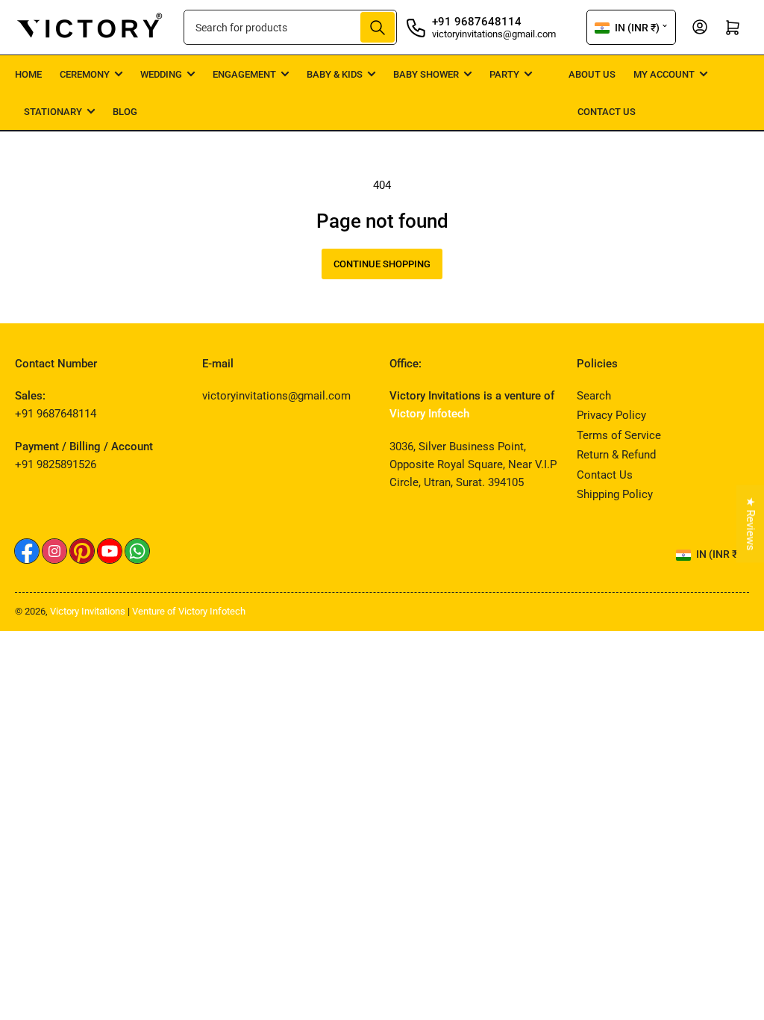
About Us (592, 74)
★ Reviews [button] (750, 524)
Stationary (53, 111)
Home (28, 74)
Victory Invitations (87, 611)
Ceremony (85, 74)
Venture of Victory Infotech (188, 611)
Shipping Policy (615, 494)
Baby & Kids (335, 74)
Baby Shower (426, 74)
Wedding (161, 74)
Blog (125, 111)
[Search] (377, 27)
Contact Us (606, 111)
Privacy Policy (611, 415)
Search (594, 395)
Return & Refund (616, 454)
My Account (664, 74)
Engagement (244, 74)
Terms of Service (619, 435)
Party (504, 74)
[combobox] (291, 27)
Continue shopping (382, 264)
